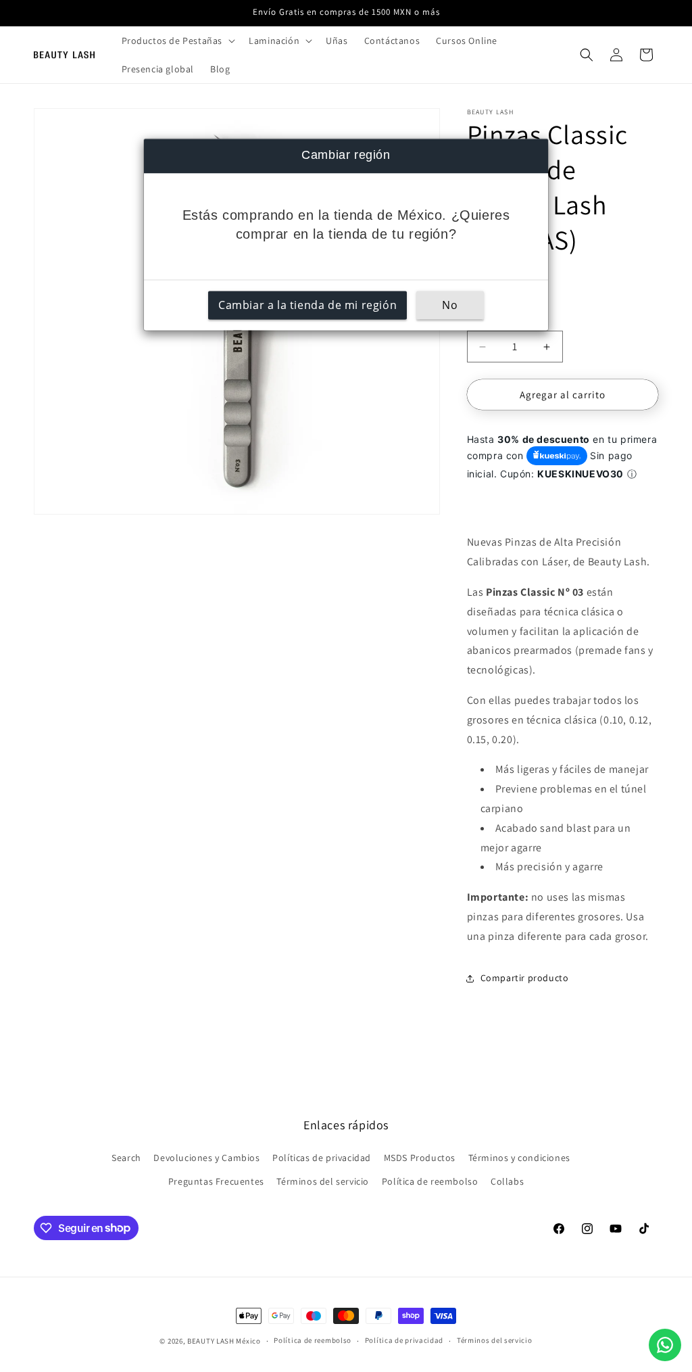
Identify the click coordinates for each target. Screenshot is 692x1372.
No (450, 305)
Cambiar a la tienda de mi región (307, 305)
